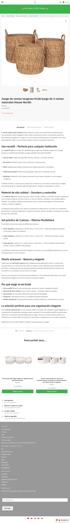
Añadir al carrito (17, 391)
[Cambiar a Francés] (64, 520)
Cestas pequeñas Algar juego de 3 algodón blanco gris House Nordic (17, 379)
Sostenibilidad (10, 16)
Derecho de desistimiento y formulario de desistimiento (18, 443)
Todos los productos (49, 331)
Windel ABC (5, 465)
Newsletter (4, 462)
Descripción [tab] (20, 127)
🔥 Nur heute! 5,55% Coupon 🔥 (35, 8)
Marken (3, 457)
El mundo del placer (21, 16)
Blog (2, 460)
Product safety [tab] (49, 127)
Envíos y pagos (5, 440)
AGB (2, 434)
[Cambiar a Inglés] (59, 520)
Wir (2, 449)
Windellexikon (5, 468)
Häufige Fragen (6, 454)
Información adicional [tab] (34, 127)
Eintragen (8, 508)
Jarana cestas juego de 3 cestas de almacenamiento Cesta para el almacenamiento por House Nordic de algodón (52, 380)
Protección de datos (7, 437)
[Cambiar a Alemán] (57, 520)
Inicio (3, 16)
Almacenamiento (34, 16)
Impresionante (5, 429)
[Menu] (4, 2)
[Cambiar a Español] (62, 520)
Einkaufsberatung (6, 452)
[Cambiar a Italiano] (67, 520)
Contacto (4, 432)
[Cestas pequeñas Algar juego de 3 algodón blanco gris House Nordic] (17, 360)
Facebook (4, 474)
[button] (65, 21)
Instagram (4, 477)
